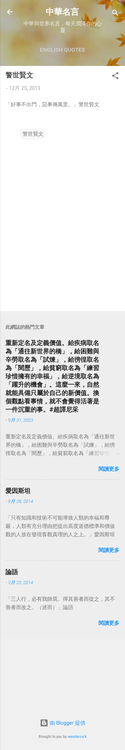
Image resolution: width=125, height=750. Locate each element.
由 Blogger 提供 (66, 723)
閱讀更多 (109, 469)
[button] (115, 76)
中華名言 (62, 12)
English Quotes (62, 50)
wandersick (77, 736)
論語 (12, 571)
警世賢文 (33, 134)
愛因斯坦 (18, 490)
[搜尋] (115, 14)
